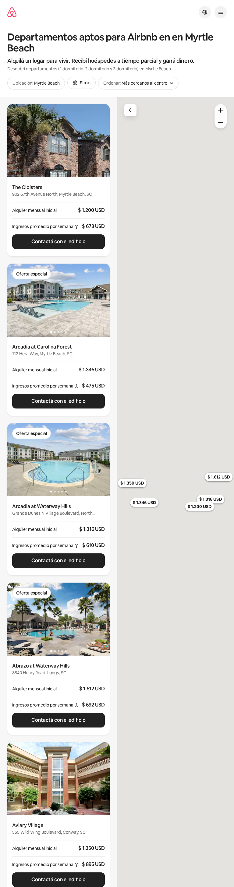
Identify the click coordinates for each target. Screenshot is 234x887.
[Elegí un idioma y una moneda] (205, 12)
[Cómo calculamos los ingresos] (76, 226)
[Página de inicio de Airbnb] (11, 12)
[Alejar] (220, 122)
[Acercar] (220, 110)
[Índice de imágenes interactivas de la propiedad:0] (58, 140)
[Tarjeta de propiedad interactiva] (58, 216)
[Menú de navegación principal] (220, 12)
